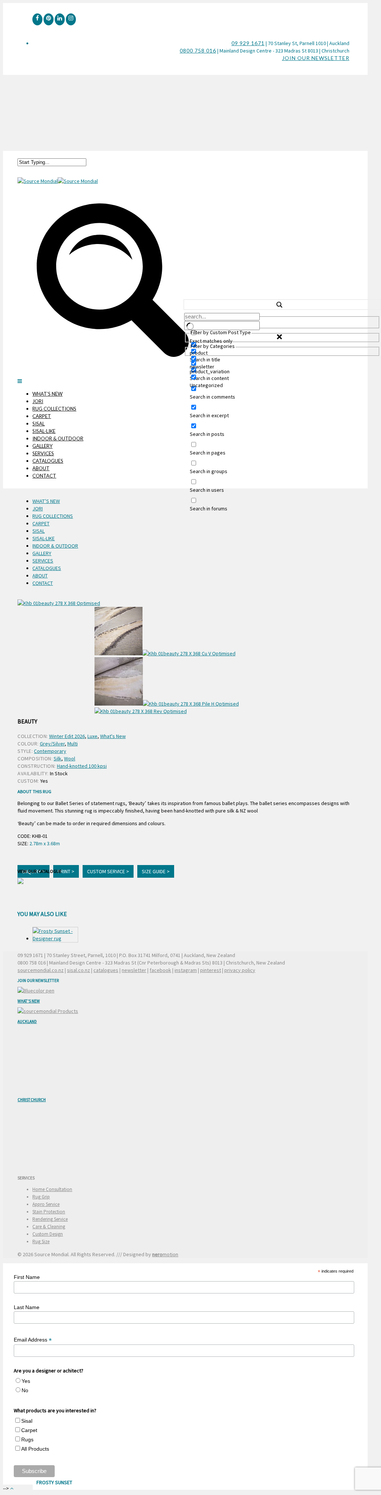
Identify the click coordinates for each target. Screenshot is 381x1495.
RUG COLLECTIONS (54, 409)
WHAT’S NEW (47, 394)
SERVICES (43, 453)
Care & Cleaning (48, 1226)
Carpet (29, 1430)
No (25, 1390)
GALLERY (42, 446)
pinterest (210, 970)
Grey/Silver (52, 743)
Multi (72, 743)
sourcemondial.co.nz (40, 970)
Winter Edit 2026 (67, 736)
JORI (37, 401)
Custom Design (47, 1234)
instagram (186, 970)
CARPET (41, 416)
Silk (57, 758)
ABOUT (40, 468)
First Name (27, 1277)
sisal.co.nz (78, 970)
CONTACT (44, 476)
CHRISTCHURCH (31, 1099)
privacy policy (239, 970)
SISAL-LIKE (43, 431)
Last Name (26, 1307)
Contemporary (50, 751)
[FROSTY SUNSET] (55, 934)
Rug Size (40, 1241)
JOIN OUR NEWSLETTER (315, 58)
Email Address (33, 1339)
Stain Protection (48, 1212)
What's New (113, 736)
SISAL (38, 424)
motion (165, 1254)
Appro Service (46, 1204)
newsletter (134, 970)
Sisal (26, 1421)
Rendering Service (50, 1219)
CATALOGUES (47, 461)
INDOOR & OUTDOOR (57, 438)
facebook (160, 970)
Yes (26, 1381)
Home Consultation (52, 1189)
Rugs (27, 1439)
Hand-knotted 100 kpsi (82, 766)
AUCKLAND (27, 1021)
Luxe (92, 736)
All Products (35, 1449)
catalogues (105, 970)
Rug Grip (41, 1197)
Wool (69, 758)
